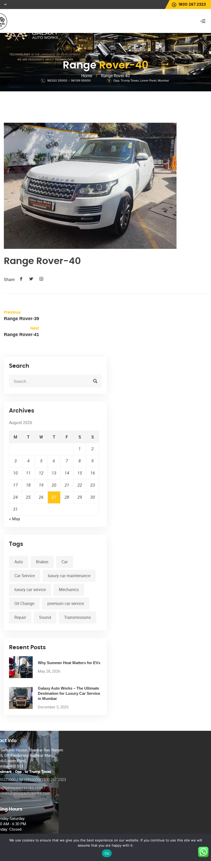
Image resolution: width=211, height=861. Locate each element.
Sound (45, 617)
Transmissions (77, 617)
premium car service (65, 603)
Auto (18, 562)
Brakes (42, 562)
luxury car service (30, 589)
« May (14, 519)
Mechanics (69, 589)
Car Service (24, 575)
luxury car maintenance (69, 575)
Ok (106, 853)
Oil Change (24, 603)
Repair (20, 617)
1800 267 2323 (53, 779)
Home (86, 75)
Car (64, 562)
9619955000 (29, 779)
